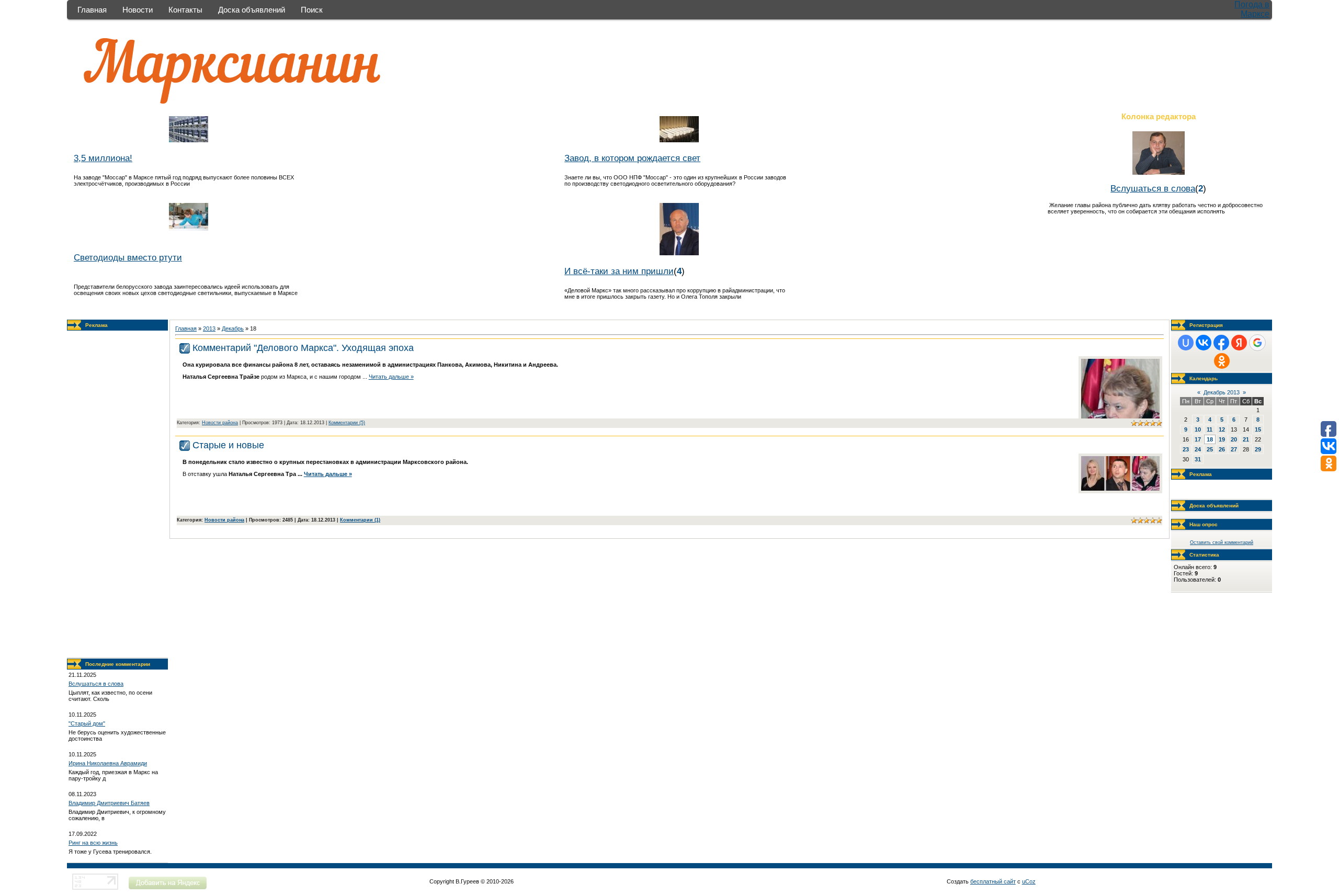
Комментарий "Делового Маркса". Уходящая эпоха (303, 348)
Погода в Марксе (1251, 9)
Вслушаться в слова (1152, 188)
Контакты (185, 9)
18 (1210, 439)
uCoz (1029, 881)
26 (1222, 449)
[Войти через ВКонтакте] (1203, 342)
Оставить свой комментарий (1221, 542)
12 (1222, 429)
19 (1222, 439)
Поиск (312, 9)
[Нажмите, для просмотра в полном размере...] (1120, 488)
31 (1198, 459)
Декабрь (233, 328)
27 (1234, 449)
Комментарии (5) (346, 422)
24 (1198, 449)
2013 (209, 328)
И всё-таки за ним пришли (619, 271)
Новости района (220, 422)
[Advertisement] (118, 494)
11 (1209, 429)
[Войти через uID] (1186, 342)
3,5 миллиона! (103, 158)
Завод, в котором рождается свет (632, 158)
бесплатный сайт (993, 881)
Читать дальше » (391, 376)
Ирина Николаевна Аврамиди (108, 763)
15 (1258, 429)
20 (1234, 439)
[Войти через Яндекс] (1239, 342)
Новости (137, 9)
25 (1210, 449)
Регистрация (1206, 325)
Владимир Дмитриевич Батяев (109, 803)
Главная (92, 9)
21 (1246, 439)
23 (1186, 449)
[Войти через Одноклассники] (1222, 361)
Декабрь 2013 (1222, 392)
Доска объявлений (251, 9)
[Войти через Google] (1257, 342)
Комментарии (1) (360, 520)
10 (1198, 429)
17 (1198, 439)
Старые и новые (228, 445)
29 (1258, 449)
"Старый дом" (87, 723)
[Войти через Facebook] (1221, 342)
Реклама (96, 325)
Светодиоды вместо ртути (128, 257)
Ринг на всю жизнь (93, 843)
